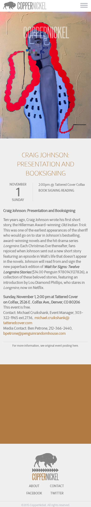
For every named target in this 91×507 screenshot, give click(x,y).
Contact (57, 486)
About (34, 486)
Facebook (34, 493)
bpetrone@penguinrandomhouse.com (34, 333)
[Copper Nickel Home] (45, 37)
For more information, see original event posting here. (45, 345)
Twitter (56, 493)
